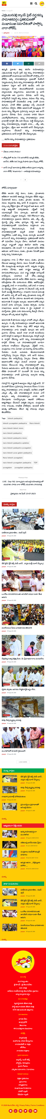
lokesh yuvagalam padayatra (15, 423)
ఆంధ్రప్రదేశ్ (10, 10)
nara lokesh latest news (13, 428)
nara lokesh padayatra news (15, 438)
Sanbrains (41, 1116)
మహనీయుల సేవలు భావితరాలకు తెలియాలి (17, 628)
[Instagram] (30, 1111)
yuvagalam (7, 467)
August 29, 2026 (12, 536)
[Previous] (21, 179)
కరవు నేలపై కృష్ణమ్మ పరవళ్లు (11, 720)
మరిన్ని (4, 819)
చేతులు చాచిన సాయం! (12, 151)
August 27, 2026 (31, 810)
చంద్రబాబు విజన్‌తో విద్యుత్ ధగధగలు (30, 853)
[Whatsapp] (15, 1111)
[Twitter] (25, 1111)
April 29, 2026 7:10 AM (32, 858)
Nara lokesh (35, 423)
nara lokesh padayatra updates (16, 443)
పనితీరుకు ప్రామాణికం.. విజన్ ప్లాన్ (14, 532)
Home (3, 10)
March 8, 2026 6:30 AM (32, 869)
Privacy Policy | (25, 1105)
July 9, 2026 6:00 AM (32, 846)
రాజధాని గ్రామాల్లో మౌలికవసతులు (14, 796)
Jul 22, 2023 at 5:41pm (21, 32)
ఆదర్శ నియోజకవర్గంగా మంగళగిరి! (29, 833)
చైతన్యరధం (7, 32)
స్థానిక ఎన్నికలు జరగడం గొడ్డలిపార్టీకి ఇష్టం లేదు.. (19, 689)
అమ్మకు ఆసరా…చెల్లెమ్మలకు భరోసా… (30, 863)
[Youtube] (35, 1111)
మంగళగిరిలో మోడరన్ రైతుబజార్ (14, 751)
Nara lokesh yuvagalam (13, 457)
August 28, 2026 (12, 754)
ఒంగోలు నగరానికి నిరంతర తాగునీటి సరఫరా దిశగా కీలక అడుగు (22, 595)
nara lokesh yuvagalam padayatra (17, 462)
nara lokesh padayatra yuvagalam (17, 447)
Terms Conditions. (38, 1105)
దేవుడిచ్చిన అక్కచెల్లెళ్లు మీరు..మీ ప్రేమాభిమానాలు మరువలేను (23, 658)
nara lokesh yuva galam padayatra (17, 452)
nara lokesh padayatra (12, 433)
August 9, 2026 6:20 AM (33, 838)
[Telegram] (11, 1111)
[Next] (25, 179)
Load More (23, 762)
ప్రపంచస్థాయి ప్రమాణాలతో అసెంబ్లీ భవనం (30, 805)
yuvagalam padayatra (23, 467)
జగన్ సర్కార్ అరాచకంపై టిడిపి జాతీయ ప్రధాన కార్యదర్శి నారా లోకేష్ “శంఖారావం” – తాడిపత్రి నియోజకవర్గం (23, 169)
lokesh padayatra (15, 418)
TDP (35, 462)
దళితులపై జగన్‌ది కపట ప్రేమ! (31, 842)
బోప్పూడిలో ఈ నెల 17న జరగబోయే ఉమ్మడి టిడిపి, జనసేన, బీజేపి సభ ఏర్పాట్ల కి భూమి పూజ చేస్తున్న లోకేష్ (23, 159)
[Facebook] (20, 1111)
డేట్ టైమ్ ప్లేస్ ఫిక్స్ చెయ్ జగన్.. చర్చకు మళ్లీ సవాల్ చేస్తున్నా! (23, 563)
